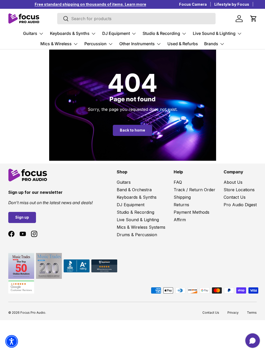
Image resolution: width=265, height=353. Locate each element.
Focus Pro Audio (32, 312)
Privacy (233, 312)
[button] (253, 18)
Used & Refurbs (182, 43)
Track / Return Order (194, 189)
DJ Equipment (130, 204)
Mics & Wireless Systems (141, 227)
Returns (181, 204)
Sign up (22, 217)
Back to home (132, 130)
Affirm (180, 219)
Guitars (124, 182)
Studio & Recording (135, 212)
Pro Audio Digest (240, 204)
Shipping (182, 197)
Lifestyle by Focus (231, 4)
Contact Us (235, 197)
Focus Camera (193, 4)
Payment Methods (191, 212)
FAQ (178, 182)
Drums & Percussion (137, 234)
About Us (233, 182)
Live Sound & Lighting (138, 219)
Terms (252, 312)
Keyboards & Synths (137, 197)
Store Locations (239, 189)
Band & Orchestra (134, 189)
